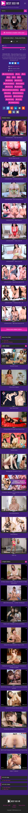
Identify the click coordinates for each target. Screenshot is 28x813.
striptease (10, 99)
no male (8, 92)
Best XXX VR (16, 66)
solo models (18, 96)
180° (18, 73)
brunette (18, 80)
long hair (18, 86)
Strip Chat (5, 789)
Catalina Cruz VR (8, 73)
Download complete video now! (14, 32)
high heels (20, 83)
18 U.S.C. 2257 (6, 805)
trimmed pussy (14, 102)
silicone (9, 96)
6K (19, 77)
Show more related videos (14, 329)
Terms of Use (22, 805)
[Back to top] (23, 809)
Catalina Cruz (16, 70)
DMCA (14, 805)
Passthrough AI (18, 92)
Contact (14, 807)
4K (9, 77)
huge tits (9, 86)
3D (24, 73)
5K (14, 77)
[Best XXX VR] (11, 3)
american (9, 80)
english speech (9, 83)
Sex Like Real (6, 780)
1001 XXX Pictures (8, 342)
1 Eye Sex (5, 340)
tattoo (19, 99)
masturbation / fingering (11, 89)
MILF (23, 89)
